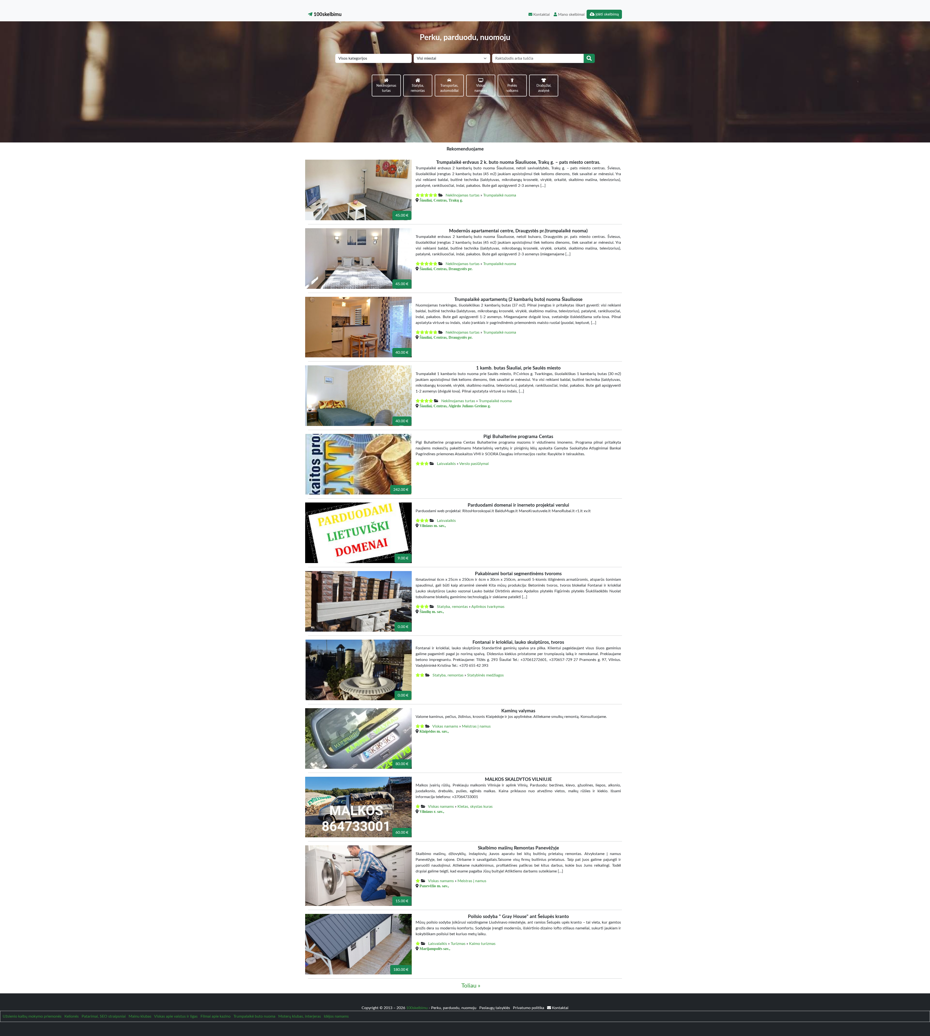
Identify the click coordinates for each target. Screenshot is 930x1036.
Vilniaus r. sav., (431, 811)
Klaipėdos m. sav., (434, 731)
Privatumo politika (529, 1008)
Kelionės (71, 1016)
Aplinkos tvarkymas (487, 607)
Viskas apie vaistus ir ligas (176, 1016)
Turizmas (458, 944)
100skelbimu (326, 14)
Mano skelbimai (571, 14)
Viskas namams (445, 726)
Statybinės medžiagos (485, 675)
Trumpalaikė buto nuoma (254, 1016)
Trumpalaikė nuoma (499, 195)
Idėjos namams (336, 1016)
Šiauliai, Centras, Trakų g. (441, 200)
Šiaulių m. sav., (431, 611)
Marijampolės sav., (434, 948)
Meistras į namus (476, 726)
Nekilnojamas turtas (463, 195)
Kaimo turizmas (482, 944)
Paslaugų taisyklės (495, 1008)
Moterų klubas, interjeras (299, 1016)
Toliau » (470, 986)
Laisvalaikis (446, 464)
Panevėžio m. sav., (434, 886)
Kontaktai (541, 14)
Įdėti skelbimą (607, 14)
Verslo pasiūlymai (474, 464)
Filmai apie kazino (216, 1016)
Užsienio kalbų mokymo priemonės (32, 1016)
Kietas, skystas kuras (475, 806)
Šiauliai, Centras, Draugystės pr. (446, 269)
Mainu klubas (140, 1016)
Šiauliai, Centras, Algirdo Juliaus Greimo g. (455, 406)
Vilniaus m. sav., (432, 525)
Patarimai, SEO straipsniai (104, 1016)
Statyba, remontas (452, 607)
